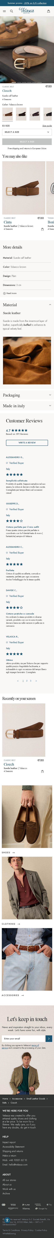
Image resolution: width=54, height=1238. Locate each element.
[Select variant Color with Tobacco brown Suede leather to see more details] (8, 115)
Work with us (9, 1189)
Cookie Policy (41, 1230)
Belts (4, 1102)
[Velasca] (26, 11)
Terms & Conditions (11, 1230)
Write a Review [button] (27, 442)
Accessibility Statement (13, 1146)
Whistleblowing (9, 1233)
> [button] (36, 680)
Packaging (11, 395)
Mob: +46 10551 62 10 (15, 1160)
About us (7, 1184)
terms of (35, 1045)
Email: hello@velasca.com (15, 1164)
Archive (6, 1193)
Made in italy (14, 406)
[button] (4, 11)
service (5, 1047)
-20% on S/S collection (35, 3)
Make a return (9, 1155)
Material (10, 305)
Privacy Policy (27, 1230)
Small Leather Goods (36, 1098)
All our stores (9, 1180)
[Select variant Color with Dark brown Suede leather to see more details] (22, 114)
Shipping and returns (13, 1151)
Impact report (9, 1142)
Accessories (17, 1098)
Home (5, 1098)
